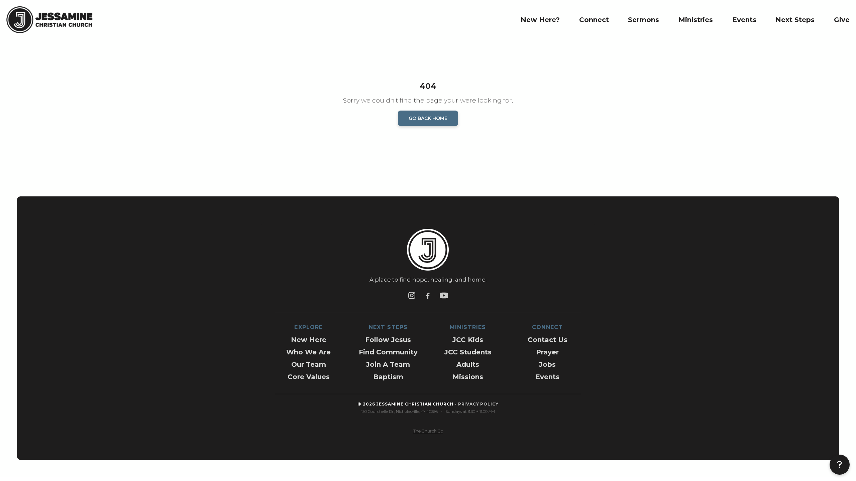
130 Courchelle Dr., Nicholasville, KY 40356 (399, 411)
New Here (308, 340)
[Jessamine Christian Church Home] (428, 252)
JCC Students (468, 352)
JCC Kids (467, 340)
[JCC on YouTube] (444, 295)
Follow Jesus (388, 340)
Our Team (308, 364)
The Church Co (428, 431)
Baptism (388, 377)
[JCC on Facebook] (428, 295)
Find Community (388, 352)
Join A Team (388, 364)
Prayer (547, 352)
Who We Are (308, 352)
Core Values (309, 377)
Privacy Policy (478, 404)
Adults (467, 364)
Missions (467, 377)
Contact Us (547, 340)
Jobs (547, 364)
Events (547, 377)
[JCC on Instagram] (412, 295)
